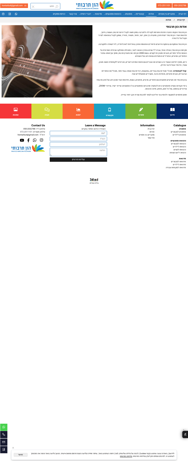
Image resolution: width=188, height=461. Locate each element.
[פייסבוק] (9, 14)
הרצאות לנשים (180, 149)
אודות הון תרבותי (176, 27)
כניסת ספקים (59, 14)
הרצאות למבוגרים (178, 143)
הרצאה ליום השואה (177, 152)
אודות (151, 14)
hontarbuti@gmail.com (28, 134)
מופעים (128, 14)
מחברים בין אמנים (166, 14)
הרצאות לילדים (179, 146)
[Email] (4, 442)
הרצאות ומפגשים (113, 14)
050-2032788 (29, 128)
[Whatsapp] (16, 14)
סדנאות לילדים (179, 164)
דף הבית (182, 14)
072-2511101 (26, 131)
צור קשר (73, 14)
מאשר (20, 455)
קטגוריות (140, 14)
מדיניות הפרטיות (126, 456)
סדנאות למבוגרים (178, 161)
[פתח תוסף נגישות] (185, 434)
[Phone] (4, 435)
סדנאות (98, 14)
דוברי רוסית (85, 14)
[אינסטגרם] (3, 14)
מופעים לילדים (179, 134)
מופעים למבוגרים (178, 131)
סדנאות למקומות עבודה (176, 167)
